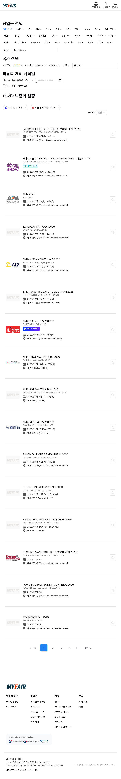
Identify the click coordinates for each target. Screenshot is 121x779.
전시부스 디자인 (37, 712)
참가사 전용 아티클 (63, 707)
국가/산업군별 (12, 701)
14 (77, 647)
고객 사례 (59, 722)
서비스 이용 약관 (30, 770)
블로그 (57, 701)
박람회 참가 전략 (62, 712)
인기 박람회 (11, 707)
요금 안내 (35, 722)
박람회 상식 (60, 717)
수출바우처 (35, 707)
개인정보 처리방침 (14, 770)
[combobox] (101, 112)
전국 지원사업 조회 (63, 727)
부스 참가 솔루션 (38, 701)
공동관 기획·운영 (38, 717)
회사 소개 (83, 701)
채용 (81, 707)
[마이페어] (16, 686)
